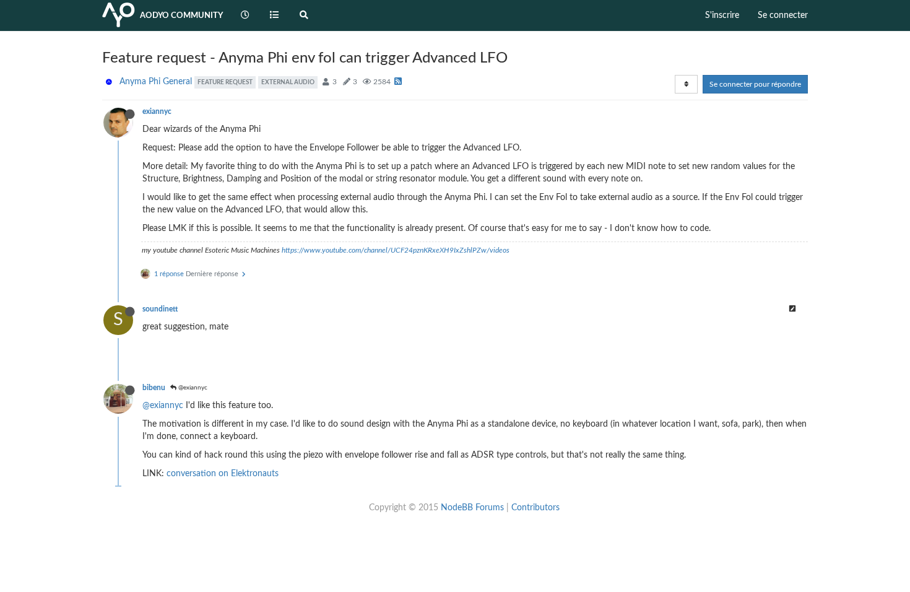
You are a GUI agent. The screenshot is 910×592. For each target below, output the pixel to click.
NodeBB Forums (472, 507)
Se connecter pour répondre (755, 84)
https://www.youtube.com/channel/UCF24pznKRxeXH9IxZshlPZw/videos (395, 250)
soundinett (160, 309)
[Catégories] (275, 15)
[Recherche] (304, 15)
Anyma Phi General (155, 81)
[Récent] (245, 15)
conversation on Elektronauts (223, 473)
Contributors (535, 507)
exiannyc (156, 111)
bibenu (153, 387)
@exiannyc (191, 388)
